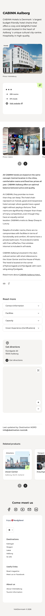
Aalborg (9, 553)
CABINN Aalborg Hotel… (30, 275)
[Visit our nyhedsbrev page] (29, 509)
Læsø (8, 550)
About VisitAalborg (14, 589)
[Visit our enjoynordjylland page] (9, 509)
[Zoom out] (38, 409)
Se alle (9, 557)
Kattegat (10, 544)
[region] (22, 389)
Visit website (15, 103)
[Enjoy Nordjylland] (14, 520)
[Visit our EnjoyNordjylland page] (23, 509)
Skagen (9, 547)
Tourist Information (14, 592)
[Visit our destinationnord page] (36, 509)
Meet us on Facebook (15, 574)
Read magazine (12, 571)
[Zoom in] (38, 402)
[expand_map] (38, 370)
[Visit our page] (16, 509)
